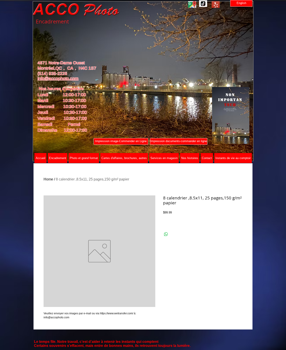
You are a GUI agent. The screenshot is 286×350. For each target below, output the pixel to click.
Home (48, 179)
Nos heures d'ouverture (61, 88)
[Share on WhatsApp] (166, 234)
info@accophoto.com (58, 78)
